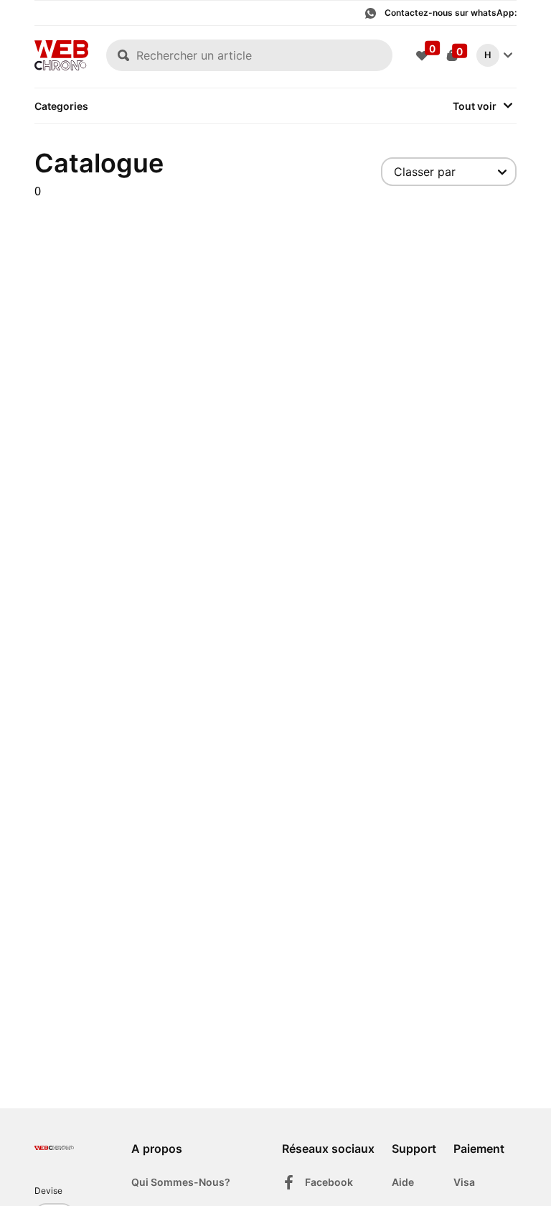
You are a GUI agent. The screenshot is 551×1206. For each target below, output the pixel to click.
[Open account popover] (508, 55)
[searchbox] (249, 55)
